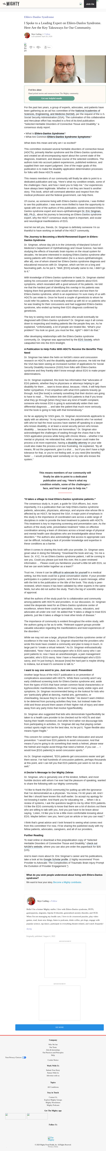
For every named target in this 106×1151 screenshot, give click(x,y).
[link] (11, 4)
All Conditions (53, 1087)
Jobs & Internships (53, 1050)
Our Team (53, 1047)
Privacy (50, 1147)
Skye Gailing (36, 34)
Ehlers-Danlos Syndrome (39, 16)
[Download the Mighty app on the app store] (15, 1116)
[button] (47, 34)
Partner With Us (53, 1073)
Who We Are (53, 1044)
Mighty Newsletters (53, 1102)
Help (53, 1055)
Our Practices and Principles (53, 1053)
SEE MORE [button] (59, 1027)
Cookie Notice (53, 1060)
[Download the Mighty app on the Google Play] (37, 1116)
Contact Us (53, 1097)
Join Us (90, 4)
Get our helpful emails (51, 98)
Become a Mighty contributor (67, 882)
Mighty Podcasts (53, 1105)
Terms (56, 1147)
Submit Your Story (53, 1070)
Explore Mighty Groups (53, 1100)
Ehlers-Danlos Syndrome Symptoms (68, 136)
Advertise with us (53, 1076)
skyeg (29, 929)
